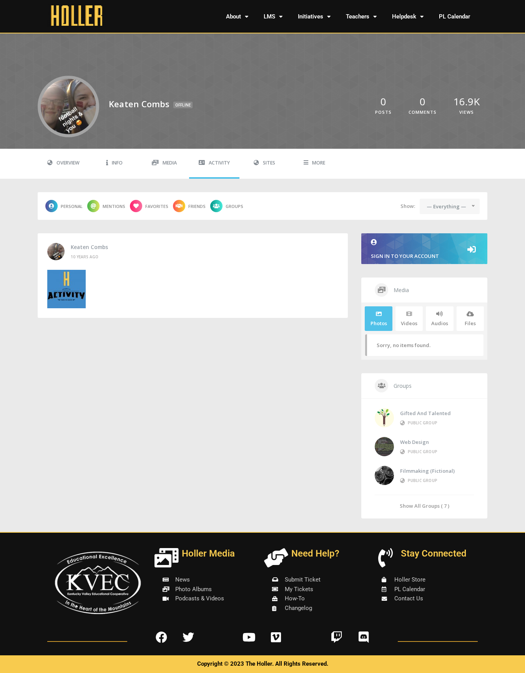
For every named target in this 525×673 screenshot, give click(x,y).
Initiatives (310, 16)
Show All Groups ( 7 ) (424, 505)
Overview (68, 163)
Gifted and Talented (425, 413)
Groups (234, 206)
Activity (219, 163)
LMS (269, 16)
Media (170, 163)
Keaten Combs (89, 247)
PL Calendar (454, 16)
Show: (407, 206)
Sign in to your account (405, 256)
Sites (269, 163)
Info (117, 163)
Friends (197, 206)
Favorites (156, 206)
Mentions (114, 206)
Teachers (357, 16)
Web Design (414, 442)
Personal (72, 206)
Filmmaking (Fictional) (427, 470)
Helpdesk (404, 16)
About (233, 16)
